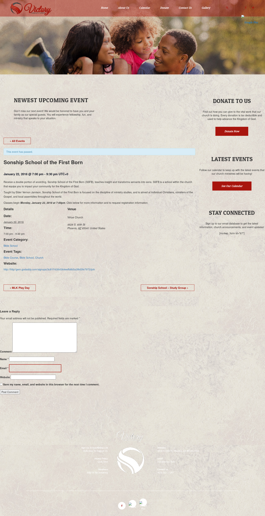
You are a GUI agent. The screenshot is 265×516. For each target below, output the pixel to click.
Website (5, 377)
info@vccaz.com (166, 461)
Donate (164, 7)
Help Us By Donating (97, 472)
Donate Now (231, 131)
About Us (123, 7)
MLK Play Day (20, 288)
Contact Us (185, 7)
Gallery (206, 7)
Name (4, 359)
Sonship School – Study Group (167, 288)
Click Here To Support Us (95, 450)
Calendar (144, 7)
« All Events (17, 141)
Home (104, 7)
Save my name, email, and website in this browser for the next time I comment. (51, 384)
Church (39, 257)
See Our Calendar (231, 186)
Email (4, 368)
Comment (6, 351)
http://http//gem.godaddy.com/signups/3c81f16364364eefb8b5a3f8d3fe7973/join (49, 269)
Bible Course (11, 257)
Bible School (11, 245)
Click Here (103, 461)
